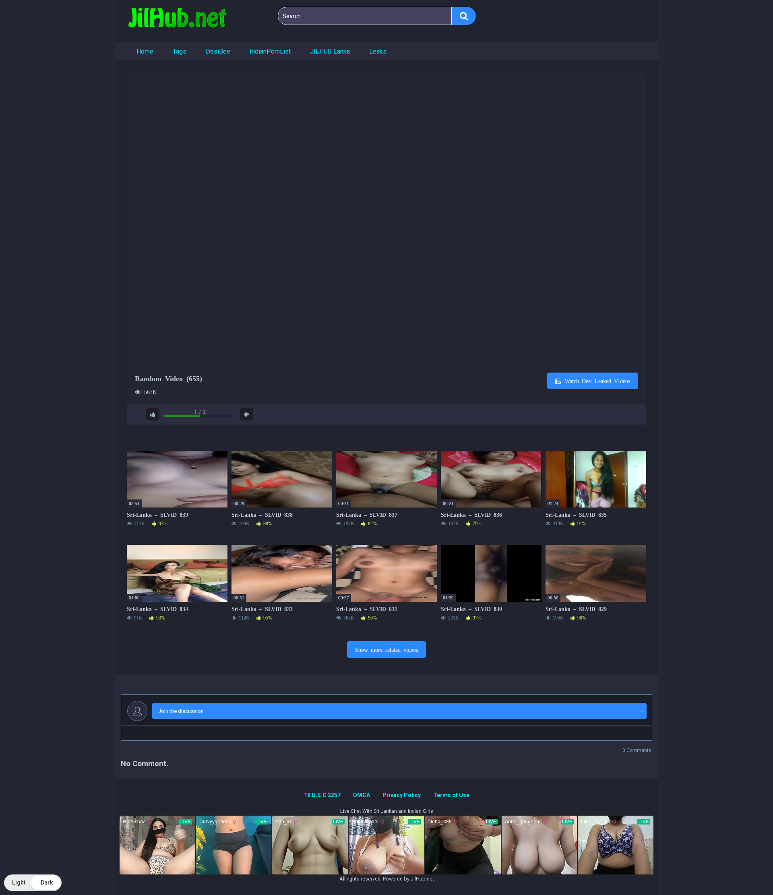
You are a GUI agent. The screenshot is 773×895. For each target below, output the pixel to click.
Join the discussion (181, 711)
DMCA (361, 795)
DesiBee (218, 51)
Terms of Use (451, 795)
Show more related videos (386, 649)
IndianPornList (270, 51)
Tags (179, 51)
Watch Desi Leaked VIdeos (596, 380)
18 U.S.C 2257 (322, 795)
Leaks (377, 51)
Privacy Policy (401, 795)
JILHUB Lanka (330, 51)
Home (144, 51)
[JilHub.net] (177, 21)
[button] (33, 882)
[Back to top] (746, 870)
